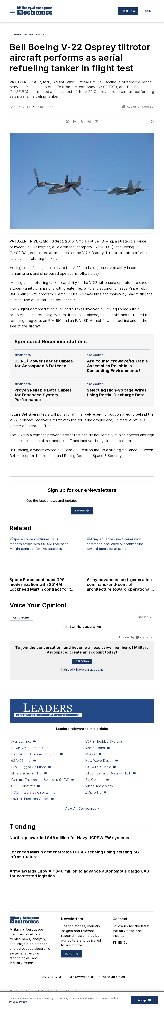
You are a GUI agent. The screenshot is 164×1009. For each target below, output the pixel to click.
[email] (96, 122)
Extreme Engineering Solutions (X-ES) (40, 780)
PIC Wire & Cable (98, 767)
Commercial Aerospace (27, 34)
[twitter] (82, 122)
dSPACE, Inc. (21, 761)
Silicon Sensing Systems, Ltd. (108, 773)
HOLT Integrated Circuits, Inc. (33, 792)
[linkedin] (75, 122)
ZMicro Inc (93, 792)
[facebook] (68, 122)
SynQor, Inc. (94, 780)
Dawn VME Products (27, 748)
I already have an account (82, 669)
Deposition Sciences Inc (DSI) (34, 754)
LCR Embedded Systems (104, 741)
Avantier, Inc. (21, 741)
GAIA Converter (23, 786)
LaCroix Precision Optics (30, 799)
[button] (13, 11)
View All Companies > (82, 808)
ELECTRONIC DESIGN (111, 977)
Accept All (144, 1000)
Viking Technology (99, 786)
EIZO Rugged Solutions (28, 767)
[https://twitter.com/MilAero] (125, 942)
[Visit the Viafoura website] (143, 637)
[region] (82, 627)
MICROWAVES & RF (82, 977)
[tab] (21, 617)
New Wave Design (99, 761)
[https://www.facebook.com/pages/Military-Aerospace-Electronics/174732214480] (115, 942)
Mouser (91, 754)
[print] (152, 122)
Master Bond (95, 748)
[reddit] (89, 122)
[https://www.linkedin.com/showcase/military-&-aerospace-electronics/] (120, 942)
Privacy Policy (18, 1001)
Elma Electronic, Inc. (26, 773)
